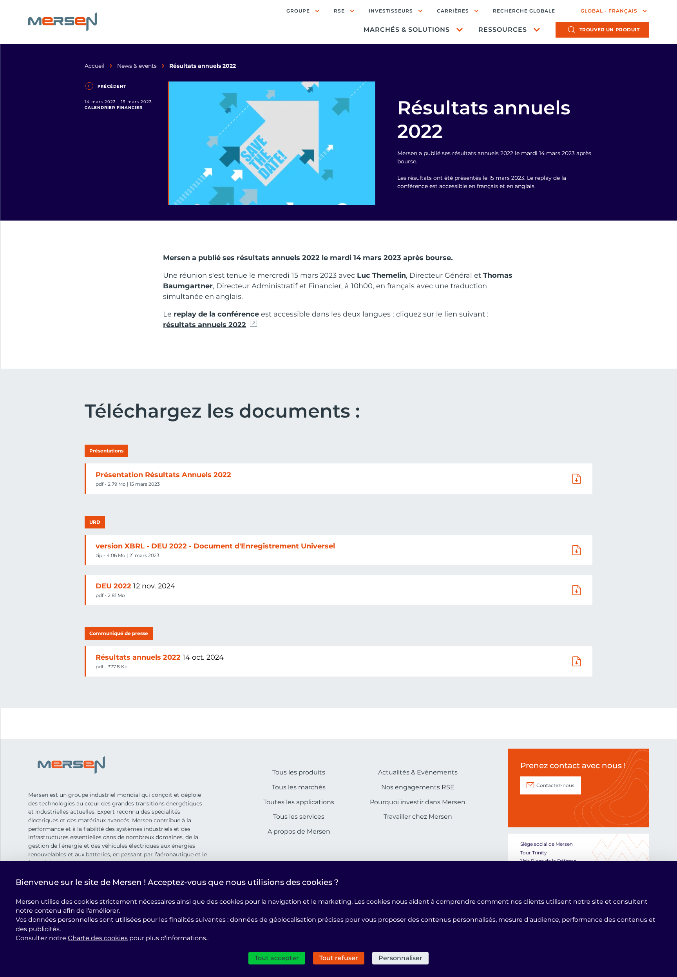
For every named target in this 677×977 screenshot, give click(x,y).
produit (609, 30)
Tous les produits (298, 772)
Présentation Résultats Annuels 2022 (163, 474)
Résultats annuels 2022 (139, 657)
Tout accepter (277, 958)
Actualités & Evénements (418, 772)
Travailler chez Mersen (418, 816)
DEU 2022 (114, 586)
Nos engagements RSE (417, 787)
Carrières (453, 11)
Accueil (95, 66)
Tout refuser (338, 958)
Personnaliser (400, 958)
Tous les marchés (299, 787)
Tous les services (298, 816)
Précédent (112, 86)
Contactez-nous (555, 785)
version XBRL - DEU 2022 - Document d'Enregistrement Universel (215, 546)
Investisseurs (391, 11)
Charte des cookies (98, 938)
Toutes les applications (298, 802)
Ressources (502, 29)
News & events (137, 66)
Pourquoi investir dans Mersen (417, 802)
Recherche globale (524, 11)
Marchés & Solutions (407, 29)
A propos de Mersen (299, 831)
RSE (339, 11)
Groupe (298, 11)
